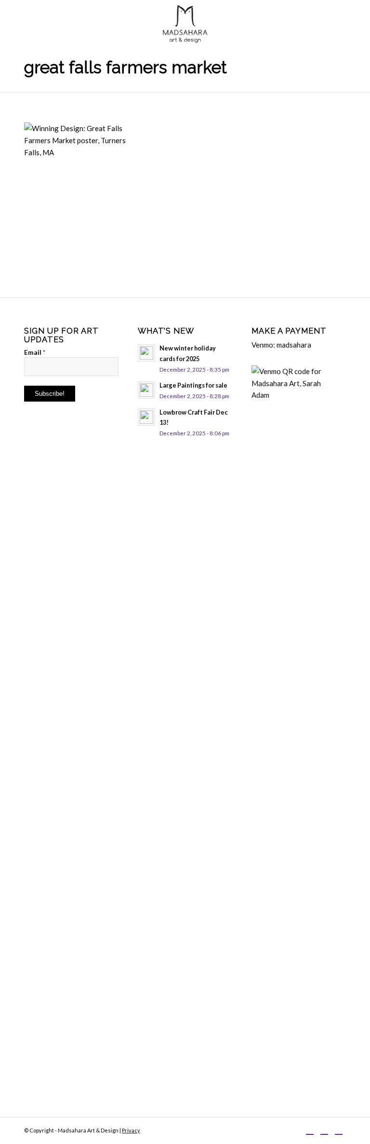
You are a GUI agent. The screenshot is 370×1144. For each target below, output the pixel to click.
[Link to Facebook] (310, 1129)
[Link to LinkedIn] (338, 1129)
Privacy (131, 1130)
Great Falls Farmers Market (125, 67)
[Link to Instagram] (324, 1129)
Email (34, 352)
